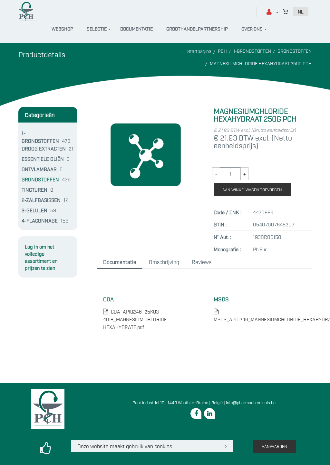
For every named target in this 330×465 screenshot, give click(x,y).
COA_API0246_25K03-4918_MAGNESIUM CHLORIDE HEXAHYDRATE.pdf (135, 319)
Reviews (201, 262)
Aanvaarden (274, 446)
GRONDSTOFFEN (294, 50)
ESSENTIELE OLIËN (43, 158)
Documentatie (136, 28)
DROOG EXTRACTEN (44, 148)
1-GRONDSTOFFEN (252, 50)
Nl (301, 11)
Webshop (62, 28)
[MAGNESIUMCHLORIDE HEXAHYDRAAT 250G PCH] (146, 111)
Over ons (252, 28)
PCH (222, 50)
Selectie (97, 28)
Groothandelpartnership (197, 28)
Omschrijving (164, 262)
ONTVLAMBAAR (39, 169)
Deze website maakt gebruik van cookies (124, 446)
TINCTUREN (34, 189)
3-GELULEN (34, 210)
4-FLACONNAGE (40, 220)
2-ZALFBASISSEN (41, 200)
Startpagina (199, 51)
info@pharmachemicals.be (251, 402)
